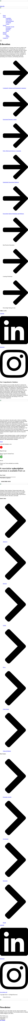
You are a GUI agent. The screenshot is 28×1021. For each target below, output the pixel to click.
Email (1, 441)
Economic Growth (10, 26)
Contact (7, 24)
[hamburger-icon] (0, 13)
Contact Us (5, 38)
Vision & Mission (10, 21)
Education (8, 29)
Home (4, 15)
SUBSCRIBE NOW (6, 481)
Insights (4, 33)
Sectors (4, 25)
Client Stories (9, 19)
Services (5, 32)
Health (7, 31)
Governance (8, 28)
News (7, 35)
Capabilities (8, 18)
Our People (8, 22)
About (4, 17)
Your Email (2, 1017)
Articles (7, 36)
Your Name (3, 1015)
